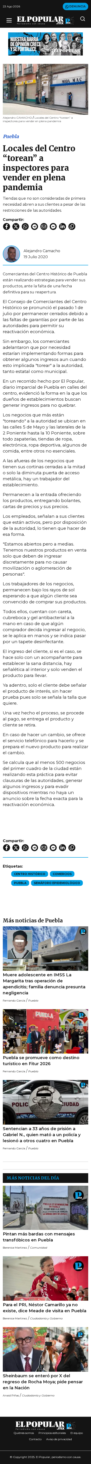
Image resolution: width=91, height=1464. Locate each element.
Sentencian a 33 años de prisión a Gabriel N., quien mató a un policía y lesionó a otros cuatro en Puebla (41, 1134)
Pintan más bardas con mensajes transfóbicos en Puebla (39, 1237)
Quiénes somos (24, 1433)
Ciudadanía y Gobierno (46, 1318)
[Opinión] (45, 43)
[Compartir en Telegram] (34, 226)
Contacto (35, 1439)
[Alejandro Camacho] (11, 253)
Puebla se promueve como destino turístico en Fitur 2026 (41, 1060)
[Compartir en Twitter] (16, 226)
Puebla (11, 136)
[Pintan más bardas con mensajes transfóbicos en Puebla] (45, 1208)
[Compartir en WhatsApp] (25, 226)
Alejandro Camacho (42, 251)
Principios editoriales (52, 1433)
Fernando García (14, 1000)
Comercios (62, 874)
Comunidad (38, 1247)
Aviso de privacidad (59, 1439)
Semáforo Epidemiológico (57, 883)
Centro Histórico (29, 874)
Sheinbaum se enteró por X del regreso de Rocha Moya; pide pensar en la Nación (43, 1381)
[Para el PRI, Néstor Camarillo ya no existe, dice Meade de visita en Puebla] (45, 1278)
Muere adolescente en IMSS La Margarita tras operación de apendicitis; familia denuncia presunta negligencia (44, 984)
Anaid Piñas (11, 1395)
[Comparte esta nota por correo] (44, 226)
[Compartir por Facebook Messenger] (53, 226)
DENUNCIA (77, 6)
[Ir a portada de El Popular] (45, 20)
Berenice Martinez (15, 1247)
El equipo (76, 1433)
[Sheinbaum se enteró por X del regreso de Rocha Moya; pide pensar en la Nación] (45, 1349)
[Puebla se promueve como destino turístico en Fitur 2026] (45, 1031)
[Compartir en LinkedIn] (62, 226)
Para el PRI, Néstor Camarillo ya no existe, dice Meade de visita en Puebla (44, 1307)
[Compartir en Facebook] (6, 226)
